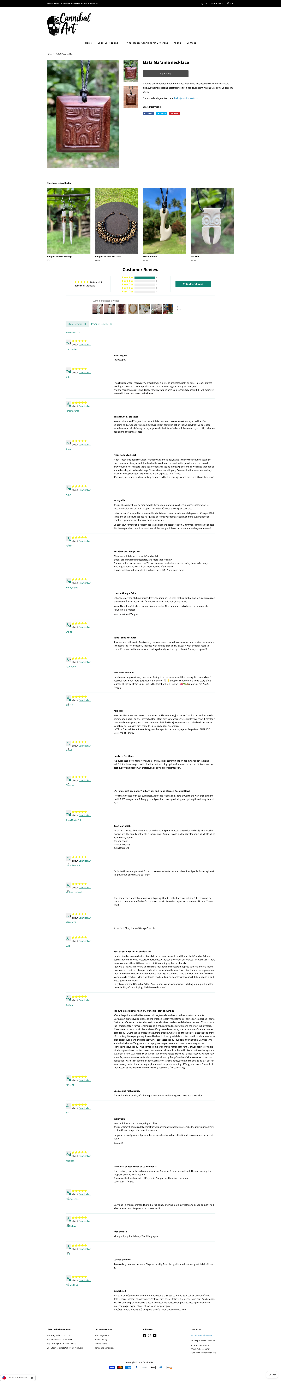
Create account (216, 3)
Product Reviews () (102, 324)
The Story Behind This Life (58, 1335)
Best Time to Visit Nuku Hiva (59, 1339)
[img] (88, 282)
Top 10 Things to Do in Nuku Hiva (61, 1343)
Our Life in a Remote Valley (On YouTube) (65, 1347)
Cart (232, 3)
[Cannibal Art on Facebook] (144, 1336)
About (177, 42)
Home (88, 42)
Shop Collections (108, 42)
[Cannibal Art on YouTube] (154, 1336)
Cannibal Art (85, 344)
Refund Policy (101, 1339)
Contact (191, 42)
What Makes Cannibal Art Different (147, 42)
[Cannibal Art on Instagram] (149, 1336)
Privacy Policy (101, 1343)
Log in (202, 3)
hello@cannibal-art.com (186, 98)
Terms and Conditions (104, 1347)
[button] (127, 278)
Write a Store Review (193, 284)
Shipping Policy (102, 1335)
